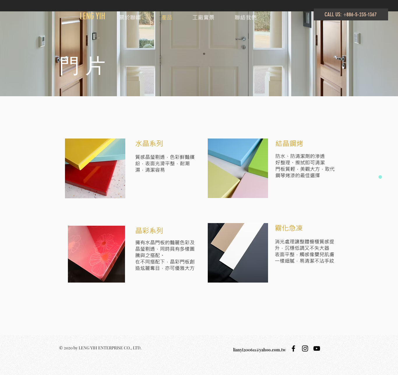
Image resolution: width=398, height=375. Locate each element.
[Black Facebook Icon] (293, 348)
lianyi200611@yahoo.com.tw (259, 350)
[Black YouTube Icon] (317, 348)
